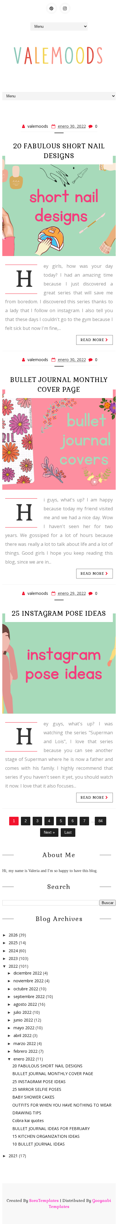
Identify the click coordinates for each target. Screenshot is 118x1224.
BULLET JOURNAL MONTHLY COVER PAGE (52, 1073)
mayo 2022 (24, 1027)
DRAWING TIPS (26, 1112)
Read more (93, 340)
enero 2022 (24, 1059)
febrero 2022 (26, 1051)
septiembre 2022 (29, 996)
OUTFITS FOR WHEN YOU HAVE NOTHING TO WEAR (61, 1105)
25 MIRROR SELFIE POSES (36, 1089)
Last (68, 832)
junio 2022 (23, 1020)
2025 (14, 942)
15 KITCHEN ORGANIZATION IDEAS (46, 1136)
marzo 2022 (25, 1043)
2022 (14, 966)
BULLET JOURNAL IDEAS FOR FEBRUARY (51, 1128)
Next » (49, 832)
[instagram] (65, 8)
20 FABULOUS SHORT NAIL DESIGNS (47, 1065)
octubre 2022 (26, 988)
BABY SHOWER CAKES (33, 1097)
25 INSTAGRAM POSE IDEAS (59, 613)
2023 (14, 958)
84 (101, 821)
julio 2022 (23, 1012)
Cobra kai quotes (28, 1120)
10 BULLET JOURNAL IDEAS (38, 1144)
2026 (14, 935)
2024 (14, 950)
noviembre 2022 (29, 980)
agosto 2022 (25, 1004)
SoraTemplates (44, 1200)
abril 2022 (23, 1035)
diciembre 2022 (28, 973)
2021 (14, 1155)
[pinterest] (51, 8)
